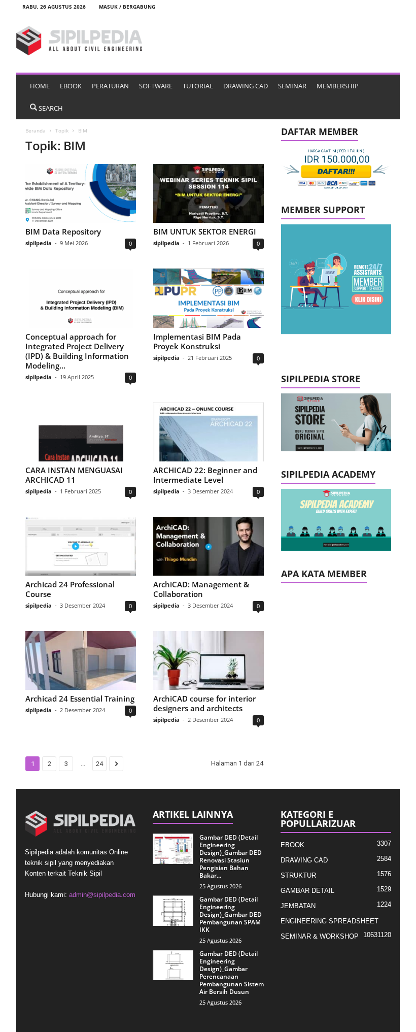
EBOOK (71, 85)
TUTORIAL (198, 85)
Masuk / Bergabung (127, 6)
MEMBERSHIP (338, 85)
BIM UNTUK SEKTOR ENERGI (204, 231)
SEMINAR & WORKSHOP (320, 936)
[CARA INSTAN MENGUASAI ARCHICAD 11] (80, 432)
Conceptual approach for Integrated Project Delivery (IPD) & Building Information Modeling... (77, 351)
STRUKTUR (298, 875)
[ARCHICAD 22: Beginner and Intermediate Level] (208, 432)
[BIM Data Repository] (80, 193)
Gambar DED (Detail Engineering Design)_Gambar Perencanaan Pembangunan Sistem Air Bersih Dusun (231, 972)
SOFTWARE (155, 85)
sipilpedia (38, 243)
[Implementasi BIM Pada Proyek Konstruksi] (208, 298)
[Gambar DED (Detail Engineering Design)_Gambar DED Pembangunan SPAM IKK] (173, 910)
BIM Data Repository (63, 231)
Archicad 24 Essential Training (79, 698)
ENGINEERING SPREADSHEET (329, 921)
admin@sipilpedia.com (102, 894)
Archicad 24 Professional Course (70, 589)
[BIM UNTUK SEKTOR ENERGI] (208, 193)
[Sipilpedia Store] (336, 422)
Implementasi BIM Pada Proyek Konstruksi (197, 341)
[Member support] (336, 279)
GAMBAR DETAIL (307, 890)
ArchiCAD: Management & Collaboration (201, 589)
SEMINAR (292, 85)
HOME (40, 85)
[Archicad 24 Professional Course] (80, 546)
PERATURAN (110, 85)
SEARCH (51, 108)
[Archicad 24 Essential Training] (80, 660)
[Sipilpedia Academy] (336, 520)
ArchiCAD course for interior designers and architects (204, 703)
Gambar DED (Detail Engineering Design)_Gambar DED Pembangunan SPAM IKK (230, 914)
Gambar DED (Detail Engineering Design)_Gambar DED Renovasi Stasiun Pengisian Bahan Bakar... (230, 856)
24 (99, 764)
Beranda (35, 130)
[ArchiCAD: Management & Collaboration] (208, 546)
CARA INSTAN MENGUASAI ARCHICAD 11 (74, 475)
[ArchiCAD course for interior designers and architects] (208, 660)
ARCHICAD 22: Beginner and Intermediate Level (205, 475)
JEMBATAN (298, 906)
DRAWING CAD (245, 85)
